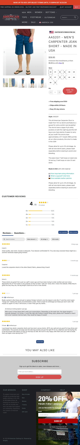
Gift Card (24, 412)
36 (50, 77)
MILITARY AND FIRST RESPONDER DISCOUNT (41, 7)
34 (69, 72)
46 (50, 82)
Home (24, 408)
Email (40, 411)
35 (74, 72)
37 (55, 77)
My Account (67, 7)
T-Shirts (24, 404)
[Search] (75, 17)
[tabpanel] (40, 291)
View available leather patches (61, 178)
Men (23, 398)
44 (74, 77)
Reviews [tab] (8, 233)
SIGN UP (58, 421)
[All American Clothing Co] (11, 17)
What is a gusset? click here (60, 176)
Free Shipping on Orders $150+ (12, 7)
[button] (30, 12)
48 (55, 82)
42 (69, 77)
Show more (40, 341)
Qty (50, 88)
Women (24, 401)
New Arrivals (26, 394)
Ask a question (63, 232)
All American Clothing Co (15, 438)
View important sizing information (62, 173)
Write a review (73, 232)
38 (60, 77)
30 (50, 72)
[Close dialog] (78, 394)
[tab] (19, 233)
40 (64, 77)
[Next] (45, 52)
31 (55, 72)
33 (64, 72)
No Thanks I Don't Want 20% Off (58, 427)
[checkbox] (55, 239)
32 (60, 72)
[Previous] (4, 52)
